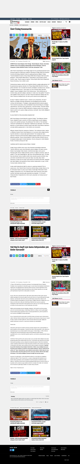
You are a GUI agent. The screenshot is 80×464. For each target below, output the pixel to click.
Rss (69, 455)
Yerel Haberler (32, 451)
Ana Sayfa (11, 25)
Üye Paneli (30, 18)
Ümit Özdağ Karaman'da (24, 25)
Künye (47, 455)
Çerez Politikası (57, 455)
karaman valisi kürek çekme (37, 407)
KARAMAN (16, 25)
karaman (16, 207)
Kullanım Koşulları (42, 455)
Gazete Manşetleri (54, 449)
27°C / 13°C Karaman (54, 18)
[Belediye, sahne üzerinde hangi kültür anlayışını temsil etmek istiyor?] (19, 231)
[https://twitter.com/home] (13, 450)
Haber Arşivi (63, 449)
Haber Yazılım (66, 459)
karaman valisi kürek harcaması (25, 407)
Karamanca (48, 61)
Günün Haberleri (63, 447)
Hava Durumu (53, 447)
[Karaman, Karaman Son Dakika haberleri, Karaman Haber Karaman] (16, 21)
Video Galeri (42, 447)
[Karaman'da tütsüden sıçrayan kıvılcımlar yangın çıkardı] (40, 214)
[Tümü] (63, 22)
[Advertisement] (40, 9)
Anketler (41, 449)
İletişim (51, 455)
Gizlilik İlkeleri (64, 455)
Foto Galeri (32, 447)
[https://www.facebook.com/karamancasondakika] (11, 450)
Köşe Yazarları (33, 449)
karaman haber (21, 207)
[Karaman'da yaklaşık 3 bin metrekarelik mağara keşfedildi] (19, 214)
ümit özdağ (12, 207)
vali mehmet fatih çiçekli (14, 407)
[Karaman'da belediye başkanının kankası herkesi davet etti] (40, 231)
